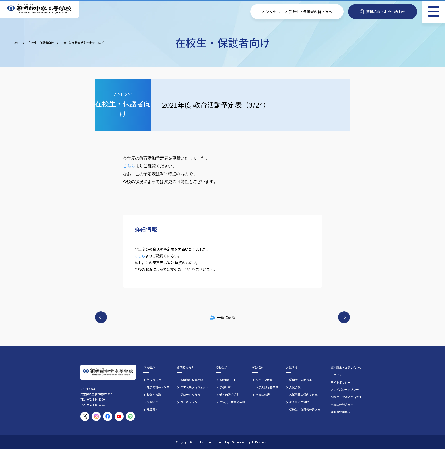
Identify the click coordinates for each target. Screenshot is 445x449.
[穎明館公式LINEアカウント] (130, 416)
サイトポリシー (340, 382)
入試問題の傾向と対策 (303, 394)
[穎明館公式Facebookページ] (107, 416)
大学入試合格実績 (267, 387)
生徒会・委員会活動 (232, 402)
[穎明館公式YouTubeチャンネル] (119, 416)
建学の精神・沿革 (158, 387)
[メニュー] (433, 11)
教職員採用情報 (340, 412)
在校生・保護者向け (41, 42)
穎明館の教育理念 (191, 380)
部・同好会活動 (229, 394)
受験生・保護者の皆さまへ (310, 11)
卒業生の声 (263, 394)
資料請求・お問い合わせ (386, 11)
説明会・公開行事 (300, 380)
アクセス (273, 11)
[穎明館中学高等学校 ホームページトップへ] (39, 9)
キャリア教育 (264, 380)
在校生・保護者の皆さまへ (348, 397)
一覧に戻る (226, 317)
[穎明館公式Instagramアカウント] (96, 416)
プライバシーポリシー (345, 389)
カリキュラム (188, 402)
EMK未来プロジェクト (194, 387)
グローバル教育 (190, 394)
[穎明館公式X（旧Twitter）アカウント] (84, 416)
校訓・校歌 (154, 394)
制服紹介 (152, 402)
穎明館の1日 (227, 380)
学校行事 (225, 387)
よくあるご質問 (299, 402)
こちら (129, 165)
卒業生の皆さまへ (342, 404)
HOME (16, 42)
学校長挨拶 (154, 380)
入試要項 (295, 387)
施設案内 (152, 409)
